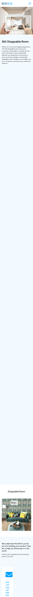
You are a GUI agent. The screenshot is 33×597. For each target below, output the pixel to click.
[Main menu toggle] (29, 3)
